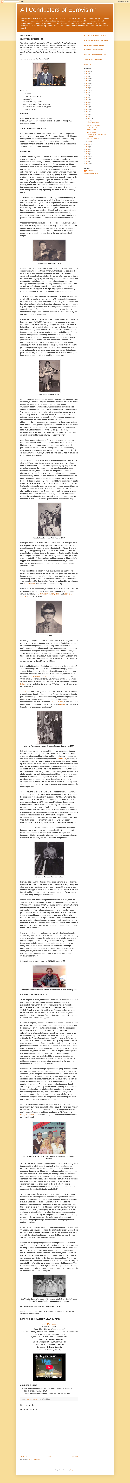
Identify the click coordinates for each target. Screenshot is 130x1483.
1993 (87, 85)
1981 (87, 114)
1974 (87, 156)
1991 (87, 90)
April (89, 121)
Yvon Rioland (29, 584)
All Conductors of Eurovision (58, 9)
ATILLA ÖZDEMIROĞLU (94, 138)
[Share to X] (45, 1399)
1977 (87, 149)
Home (49, 1456)
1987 (87, 100)
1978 (87, 147)
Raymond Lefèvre (40, 676)
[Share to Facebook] (47, 1399)
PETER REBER (91, 130)
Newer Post (24, 1456)
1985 (87, 104)
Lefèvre (23, 684)
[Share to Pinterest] (49, 1399)
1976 (87, 151)
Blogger (72, 1470)
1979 (87, 144)
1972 (87, 161)
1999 (87, 71)
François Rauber (27, 1115)
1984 (87, 107)
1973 (87, 158)
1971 (87, 163)
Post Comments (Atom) (34, 1459)
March (89, 141)
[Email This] (41, 1399)
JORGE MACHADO (92, 127)
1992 (87, 88)
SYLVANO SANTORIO (93, 125)
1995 (87, 81)
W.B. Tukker (89, 170)
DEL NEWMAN (91, 132)
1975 (87, 154)
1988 (87, 97)
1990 (87, 92)
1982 (87, 111)
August (90, 118)
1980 (87, 116)
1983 (87, 109)
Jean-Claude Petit (43, 594)
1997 (87, 76)
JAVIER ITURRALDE (93, 123)
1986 (87, 102)
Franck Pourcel (57, 702)
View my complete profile (91, 173)
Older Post (75, 1456)
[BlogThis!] (43, 1399)
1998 (87, 73)
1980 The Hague (49, 1324)
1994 (87, 83)
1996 (87, 78)
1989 (87, 95)
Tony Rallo (55, 594)
